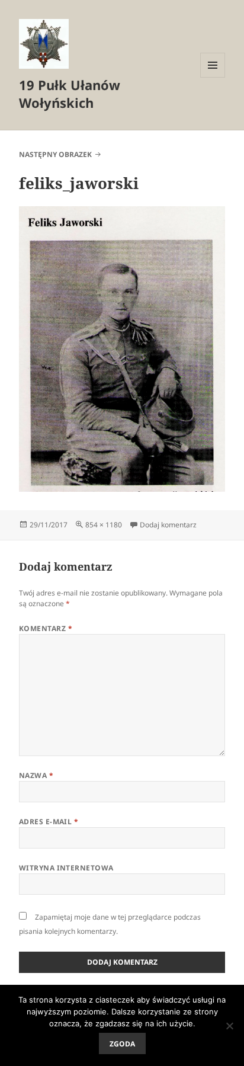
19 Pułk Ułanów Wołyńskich (69, 93)
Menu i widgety (213, 77)
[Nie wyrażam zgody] (229, 1026)
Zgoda (122, 1044)
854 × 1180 (103, 525)
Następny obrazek (55, 154)
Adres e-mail (49, 822)
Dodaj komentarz (168, 525)
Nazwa (36, 775)
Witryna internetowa (66, 868)
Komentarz (45, 628)
